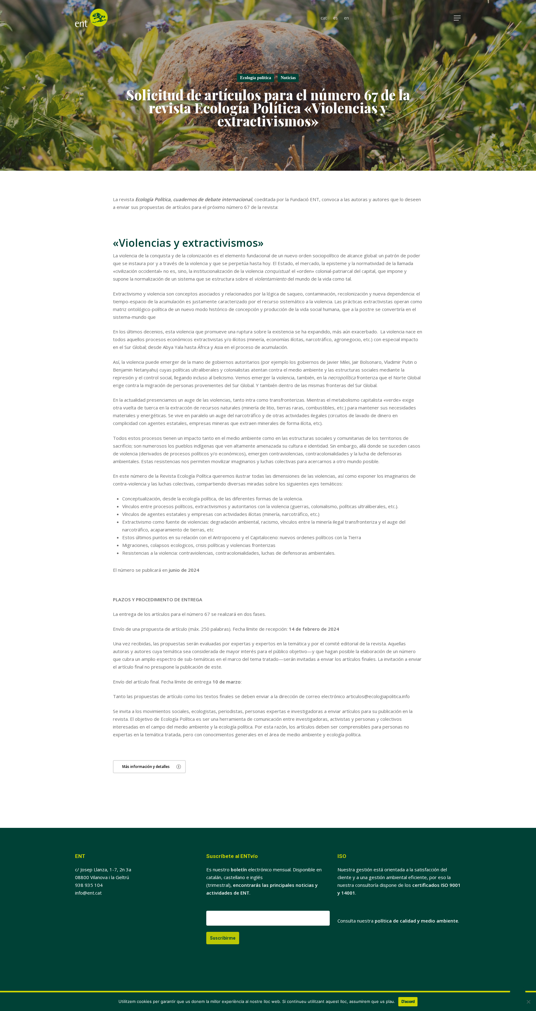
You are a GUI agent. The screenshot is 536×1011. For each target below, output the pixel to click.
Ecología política (255, 77)
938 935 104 (89, 885)
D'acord (407, 1001)
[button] (457, 18)
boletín (239, 869)
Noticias (288, 77)
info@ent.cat (88, 893)
